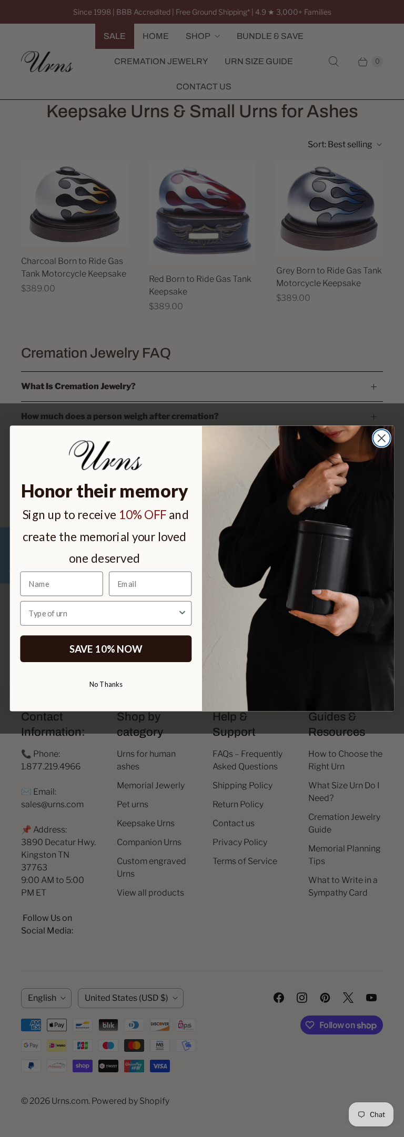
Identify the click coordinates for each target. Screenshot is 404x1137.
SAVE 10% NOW (106, 648)
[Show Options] (182, 613)
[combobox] (102, 613)
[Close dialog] (381, 438)
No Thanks (106, 683)
